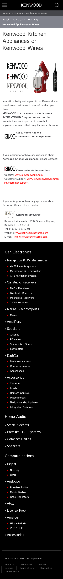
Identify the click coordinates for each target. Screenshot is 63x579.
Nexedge (15, 470)
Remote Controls (20, 393)
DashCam (13, 355)
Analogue (13, 481)
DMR (13, 475)
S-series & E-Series (21, 344)
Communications (19, 456)
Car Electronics (18, 252)
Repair (6, 19)
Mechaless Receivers (22, 298)
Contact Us (46, 568)
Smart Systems (18, 425)
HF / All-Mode (18, 523)
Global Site (26, 564)
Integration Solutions (21, 407)
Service (6, 13)
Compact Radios (19, 439)
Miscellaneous (18, 398)
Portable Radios (19, 487)
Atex (10, 503)
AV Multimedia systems (23, 266)
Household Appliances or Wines (31, 13)
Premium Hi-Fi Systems (24, 432)
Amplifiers (14, 322)
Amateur (13, 517)
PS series (15, 339)
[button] (4, 5)
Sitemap (9, 568)
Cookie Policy (12, 571)
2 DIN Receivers (19, 303)
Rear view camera (20, 366)
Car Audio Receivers (21, 282)
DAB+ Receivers (19, 288)
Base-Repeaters (19, 497)
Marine (13, 315)
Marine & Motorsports (23, 309)
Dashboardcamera (20, 361)
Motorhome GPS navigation (25, 271)
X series (14, 335)
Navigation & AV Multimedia (27, 260)
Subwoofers (16, 349)
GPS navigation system (23, 276)
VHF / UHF (16, 528)
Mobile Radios (18, 492)
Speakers (13, 329)
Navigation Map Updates (24, 402)
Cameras (15, 383)
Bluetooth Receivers (21, 293)
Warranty (33, 19)
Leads (13, 388)
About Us (10, 564)
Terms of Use (27, 568)
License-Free (16, 510)
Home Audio (15, 417)
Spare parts (19, 19)
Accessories (17, 371)
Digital (11, 464)
